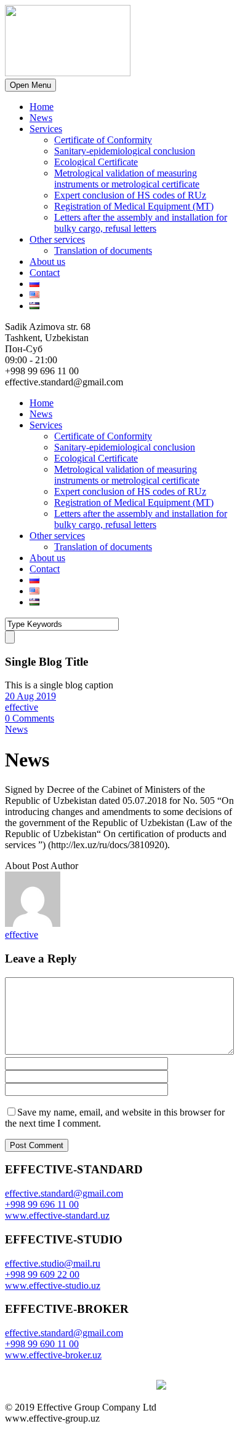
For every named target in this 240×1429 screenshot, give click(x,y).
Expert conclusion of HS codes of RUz (130, 195)
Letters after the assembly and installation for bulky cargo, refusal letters (140, 223)
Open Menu (30, 85)
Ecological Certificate (96, 162)
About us (47, 261)
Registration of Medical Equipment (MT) (134, 206)
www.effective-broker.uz (53, 1355)
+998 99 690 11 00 (42, 1344)
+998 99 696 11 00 (42, 1204)
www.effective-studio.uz (52, 1285)
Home (42, 106)
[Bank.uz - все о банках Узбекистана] (167, 1386)
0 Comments (29, 718)
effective (21, 707)
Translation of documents (103, 250)
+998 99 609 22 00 (42, 1274)
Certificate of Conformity (103, 140)
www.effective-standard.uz (57, 1215)
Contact (45, 272)
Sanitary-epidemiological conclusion (124, 151)
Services (46, 129)
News (41, 117)
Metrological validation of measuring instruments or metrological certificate (126, 178)
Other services (57, 239)
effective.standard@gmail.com (64, 1193)
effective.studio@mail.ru (52, 1263)
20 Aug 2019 (30, 696)
